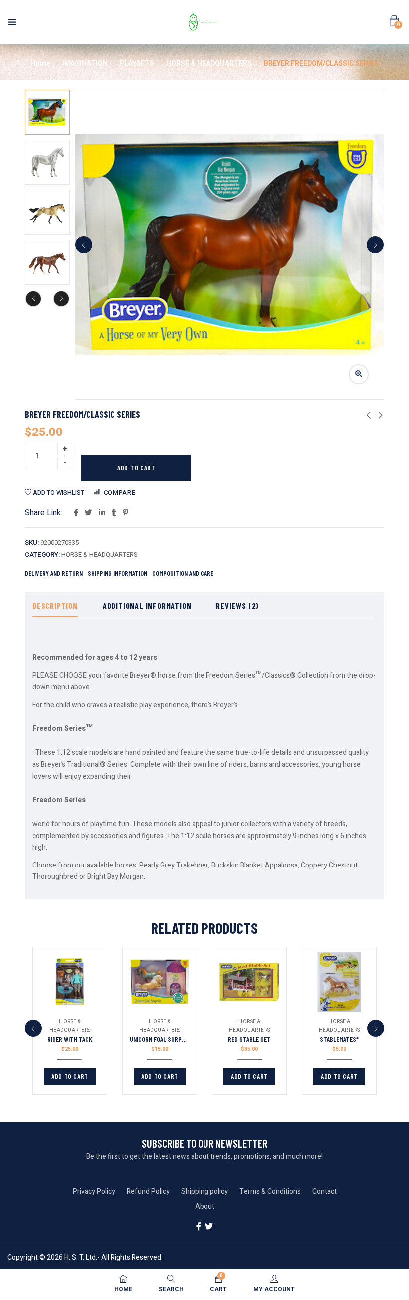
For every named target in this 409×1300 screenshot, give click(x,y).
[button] (394, 20)
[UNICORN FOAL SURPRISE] (160, 982)
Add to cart (136, 467)
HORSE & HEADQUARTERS (209, 63)
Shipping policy (204, 1191)
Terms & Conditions (270, 1191)
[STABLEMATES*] (339, 982)
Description (55, 605)
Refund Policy (148, 1191)
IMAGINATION (85, 63)
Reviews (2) (237, 605)
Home (40, 63)
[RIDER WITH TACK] (70, 982)
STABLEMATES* (339, 1039)
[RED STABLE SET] (249, 982)
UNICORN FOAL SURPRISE (161, 1039)
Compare (120, 492)
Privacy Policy (94, 1191)
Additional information (147, 605)
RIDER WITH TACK (69, 1039)
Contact (324, 1191)
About (204, 1206)
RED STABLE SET (249, 1039)
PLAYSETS (137, 63)
